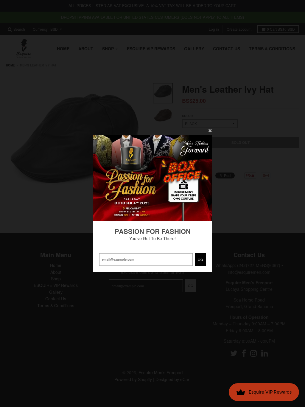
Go (200, 259)
